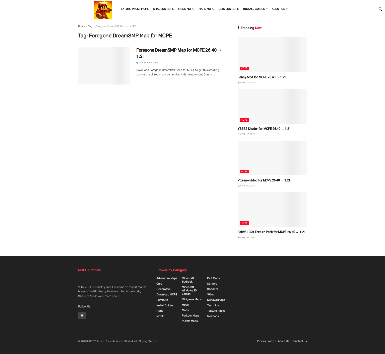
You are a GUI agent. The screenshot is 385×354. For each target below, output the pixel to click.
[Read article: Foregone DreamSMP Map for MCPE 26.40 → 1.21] (104, 65)
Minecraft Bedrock (188, 280)
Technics (213, 305)
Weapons (213, 316)
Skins (210, 294)
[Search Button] (380, 9)
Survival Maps (216, 300)
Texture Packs (216, 310)
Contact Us (300, 341)
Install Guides (254, 9)
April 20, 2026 (247, 185)
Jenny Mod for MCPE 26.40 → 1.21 (262, 77)
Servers (212, 283)
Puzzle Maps (190, 321)
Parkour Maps (190, 315)
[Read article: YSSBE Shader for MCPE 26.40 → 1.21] (272, 106)
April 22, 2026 (247, 237)
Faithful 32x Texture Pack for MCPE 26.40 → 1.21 (272, 232)
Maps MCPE (206, 9)
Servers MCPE (229, 9)
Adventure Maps (166, 278)
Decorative (163, 289)
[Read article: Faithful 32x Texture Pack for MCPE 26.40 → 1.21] (272, 209)
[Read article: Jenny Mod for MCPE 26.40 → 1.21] (272, 54)
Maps (159, 310)
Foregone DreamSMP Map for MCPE (115, 26)
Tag (90, 26)
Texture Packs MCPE (134, 9)
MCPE (244, 68)
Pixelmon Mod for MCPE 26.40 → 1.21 (264, 180)
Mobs (185, 304)
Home (81, 26)
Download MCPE (166, 294)
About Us (278, 9)
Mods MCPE (186, 9)
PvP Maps (213, 278)
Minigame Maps (192, 299)
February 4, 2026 (148, 62)
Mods (185, 310)
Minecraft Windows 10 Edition (189, 290)
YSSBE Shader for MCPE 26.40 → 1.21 (264, 129)
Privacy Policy (265, 341)
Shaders (212, 289)
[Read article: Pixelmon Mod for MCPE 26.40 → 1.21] (272, 158)
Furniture (162, 300)
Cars (159, 283)
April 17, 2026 (247, 82)
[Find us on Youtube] (82, 315)
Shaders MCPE (163, 9)
